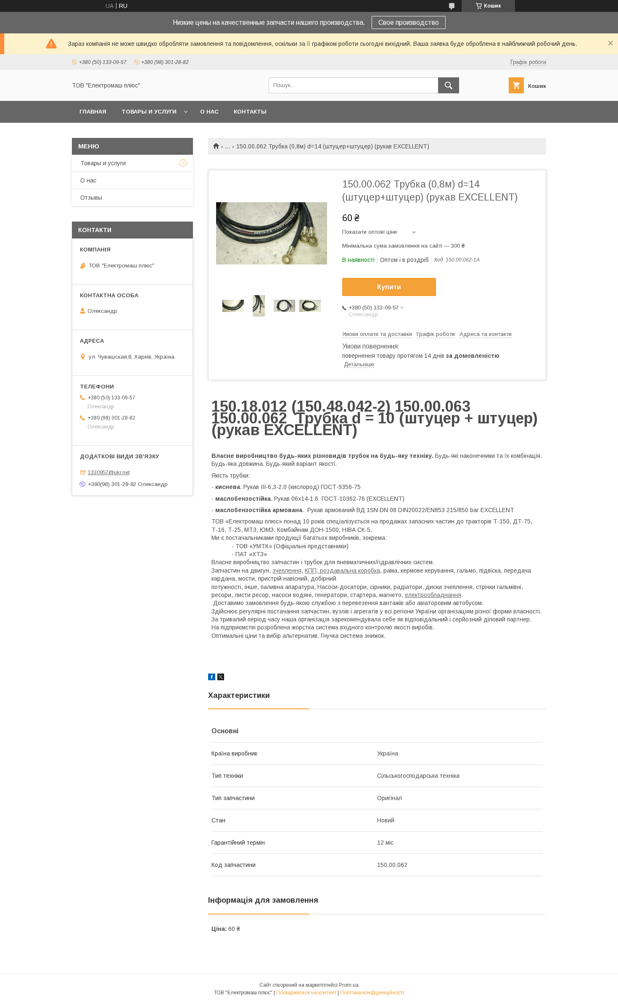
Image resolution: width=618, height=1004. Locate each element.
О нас (209, 111)
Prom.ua (349, 985)
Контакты (250, 111)
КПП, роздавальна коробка (342, 570)
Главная (92, 111)
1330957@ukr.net (108, 472)
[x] (220, 678)
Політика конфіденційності (372, 993)
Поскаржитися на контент (306, 993)
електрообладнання (433, 595)
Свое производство (408, 22)
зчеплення (286, 570)
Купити (389, 287)
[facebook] (211, 678)
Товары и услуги (149, 111)
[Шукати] (448, 85)
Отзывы (91, 197)
